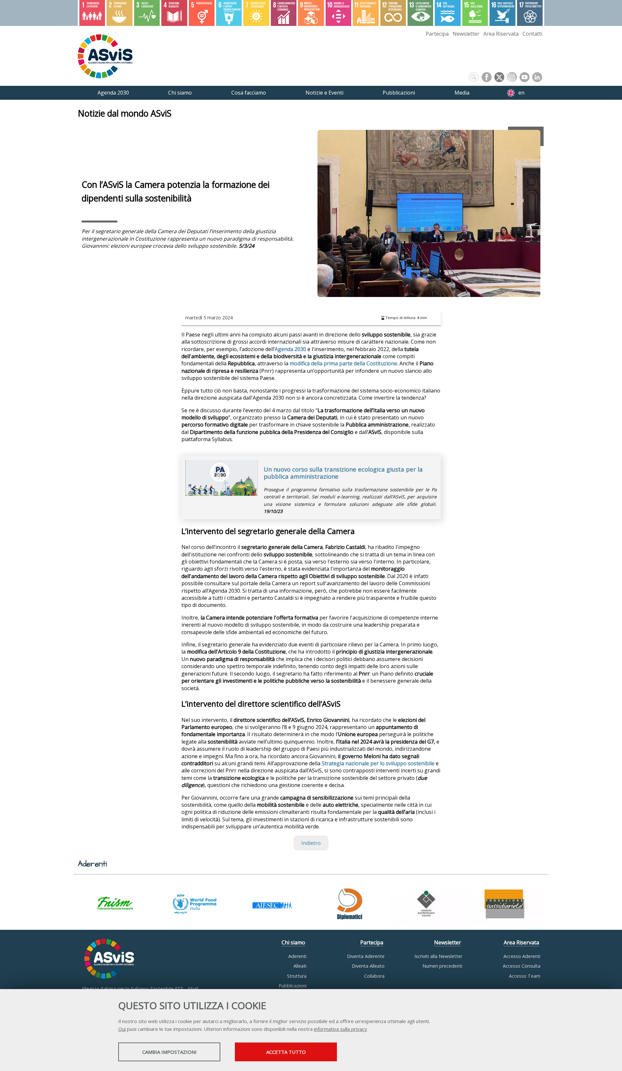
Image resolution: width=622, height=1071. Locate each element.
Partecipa (437, 33)
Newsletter (466, 33)
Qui (122, 1029)
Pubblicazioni (292, 986)
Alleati (300, 966)
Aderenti (297, 956)
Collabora (374, 976)
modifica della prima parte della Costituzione (343, 363)
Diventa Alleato (368, 966)
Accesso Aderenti (521, 956)
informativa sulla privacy (340, 1029)
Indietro (311, 843)
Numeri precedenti (442, 966)
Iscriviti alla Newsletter (438, 956)
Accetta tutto (286, 1052)
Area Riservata (501, 33)
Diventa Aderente (366, 956)
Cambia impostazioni (169, 1052)
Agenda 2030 (290, 349)
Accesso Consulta (521, 966)
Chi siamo (293, 942)
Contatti (532, 33)
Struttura (296, 976)
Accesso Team (524, 976)
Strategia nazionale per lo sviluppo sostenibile (378, 763)
